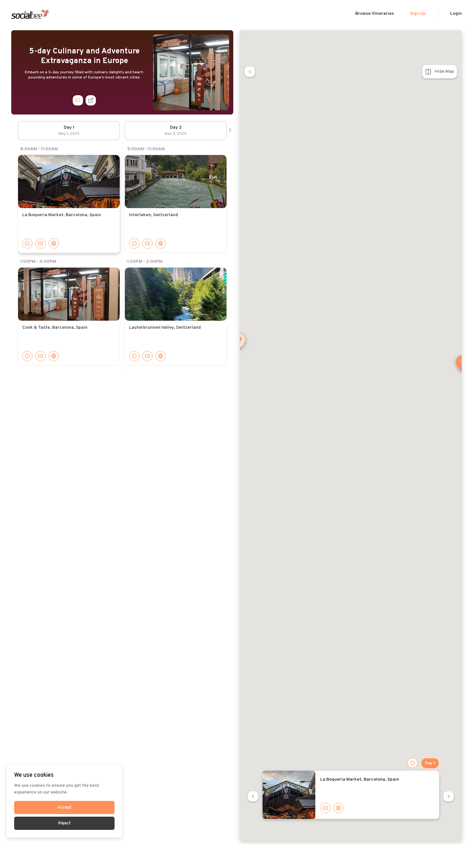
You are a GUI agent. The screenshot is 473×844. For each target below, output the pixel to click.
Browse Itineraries (374, 13)
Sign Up (418, 13)
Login (456, 13)
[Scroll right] (230, 130)
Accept (64, 807)
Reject (64, 823)
